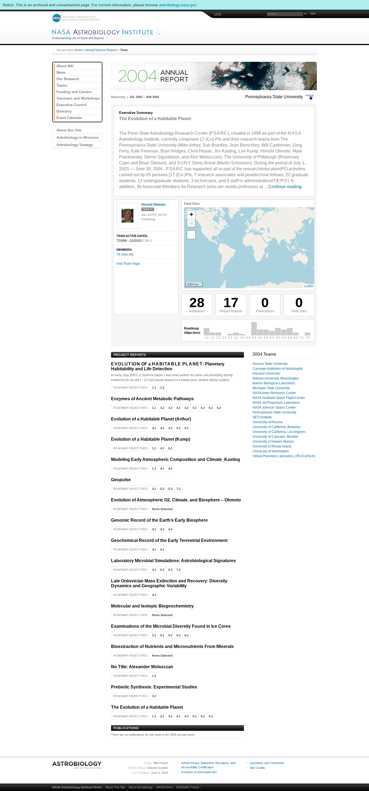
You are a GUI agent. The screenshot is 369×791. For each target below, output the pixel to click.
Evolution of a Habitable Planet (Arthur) (151, 419)
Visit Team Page (128, 264)
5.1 (272, 337)
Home (78, 50)
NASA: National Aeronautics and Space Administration (76, 18)
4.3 (266, 337)
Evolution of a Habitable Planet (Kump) (150, 439)
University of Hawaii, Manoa (273, 441)
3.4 (248, 337)
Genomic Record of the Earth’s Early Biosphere (159, 520)
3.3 (242, 337)
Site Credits (257, 767)
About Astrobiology (141, 787)
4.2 (260, 337)
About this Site (68, 130)
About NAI (64, 66)
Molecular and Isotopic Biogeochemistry (152, 606)
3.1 (230, 337)
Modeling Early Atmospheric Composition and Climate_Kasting (175, 459)
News (60, 72)
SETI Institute (262, 417)
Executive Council (71, 105)
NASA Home (164, 787)
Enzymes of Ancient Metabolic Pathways (152, 398)
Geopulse (121, 479)
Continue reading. (285, 186)
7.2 (308, 337)
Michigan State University (271, 388)
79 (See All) (124, 254)
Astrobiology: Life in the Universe (77, 765)
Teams (61, 85)
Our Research (67, 79)
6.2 (296, 337)
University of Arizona (268, 422)
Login (217, 13)
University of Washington (271, 451)
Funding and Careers (74, 92)
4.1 (254, 337)
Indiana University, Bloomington (276, 378)
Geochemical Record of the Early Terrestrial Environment (169, 540)
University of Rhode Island (272, 446)
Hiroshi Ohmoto (153, 204)
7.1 (302, 337)
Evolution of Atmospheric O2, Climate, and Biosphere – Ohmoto (176, 500)
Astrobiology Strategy (74, 145)
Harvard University (266, 373)
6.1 (290, 337)
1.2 (212, 337)
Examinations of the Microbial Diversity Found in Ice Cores (171, 626)
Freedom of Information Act (199, 772)
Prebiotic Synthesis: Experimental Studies (154, 687)
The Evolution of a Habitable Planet (147, 707)
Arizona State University (270, 364)
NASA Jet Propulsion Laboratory (276, 403)
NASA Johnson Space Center (274, 407)
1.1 (206, 337)
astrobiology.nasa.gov (177, 5)
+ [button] (191, 214)
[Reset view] (191, 235)
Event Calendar (69, 118)
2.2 (224, 337)
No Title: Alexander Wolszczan (142, 666)
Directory (64, 111)
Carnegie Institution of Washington (278, 369)
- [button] (191, 223)
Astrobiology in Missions (77, 137)
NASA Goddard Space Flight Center (279, 398)
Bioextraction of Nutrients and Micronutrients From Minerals (172, 646)
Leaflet (308, 286)
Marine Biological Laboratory (274, 383)
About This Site (115, 787)
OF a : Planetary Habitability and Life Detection (167, 366)
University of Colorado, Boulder (275, 437)
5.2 (278, 337)
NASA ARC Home (187, 787)
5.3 (284, 337)
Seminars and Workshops (78, 98)
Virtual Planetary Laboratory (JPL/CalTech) (284, 456)
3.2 (236, 337)
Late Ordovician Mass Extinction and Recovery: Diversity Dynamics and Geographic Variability (169, 583)
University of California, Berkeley (276, 427)
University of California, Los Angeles (279, 432)
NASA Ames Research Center (274, 393)
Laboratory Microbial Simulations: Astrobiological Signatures (173, 560)
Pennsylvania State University (274, 412)
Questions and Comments (267, 763)
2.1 (218, 337)
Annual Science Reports (101, 50)
